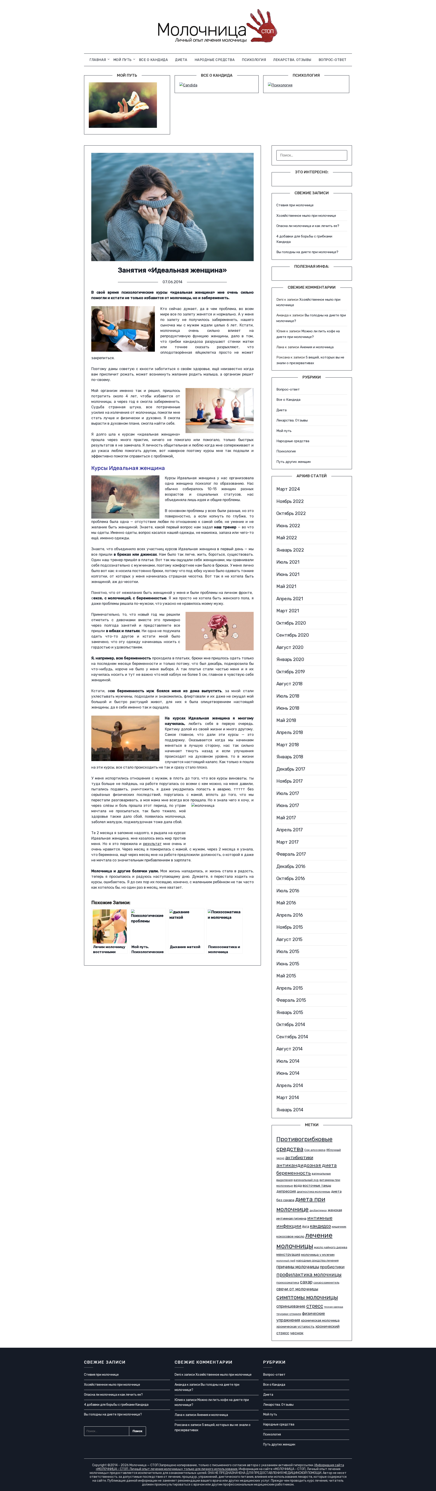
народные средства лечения (317, 1260)
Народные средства (215, 60)
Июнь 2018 (287, 708)
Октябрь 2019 (290, 671)
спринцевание (290, 1306)
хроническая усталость (295, 1326)
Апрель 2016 (289, 915)
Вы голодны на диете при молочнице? (307, 252)
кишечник (339, 1226)
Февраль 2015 (291, 1000)
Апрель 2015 (289, 988)
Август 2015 (289, 939)
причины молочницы (297, 1266)
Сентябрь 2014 (292, 1036)
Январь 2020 (290, 659)
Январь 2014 (289, 1110)
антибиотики (299, 1157)
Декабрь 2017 (290, 769)
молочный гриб (285, 1260)
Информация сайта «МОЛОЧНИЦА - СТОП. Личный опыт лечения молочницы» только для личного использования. (220, 1467)
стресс (314, 1306)
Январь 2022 (290, 550)
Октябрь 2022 (291, 513)
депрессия (286, 1191)
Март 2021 (287, 610)
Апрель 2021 (289, 598)
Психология (254, 60)
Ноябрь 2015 (289, 927)
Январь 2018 (289, 756)
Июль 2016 (287, 890)
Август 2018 (289, 683)
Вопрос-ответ (333, 60)
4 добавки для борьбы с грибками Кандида (116, 1405)
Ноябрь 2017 (289, 781)
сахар (306, 1282)
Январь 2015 (289, 1012)
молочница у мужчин (317, 1255)
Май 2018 (286, 720)
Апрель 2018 (289, 732)
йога (305, 1227)
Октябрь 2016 (290, 878)
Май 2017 (286, 817)
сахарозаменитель (326, 1282)
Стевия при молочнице (295, 205)
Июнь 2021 (287, 574)
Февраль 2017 (291, 854)
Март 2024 (288, 489)
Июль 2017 (287, 793)
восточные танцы (317, 1185)
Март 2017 (287, 842)
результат (152, 844)
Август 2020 (289, 647)
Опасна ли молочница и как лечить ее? (307, 226)
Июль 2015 (287, 951)
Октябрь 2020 (291, 623)
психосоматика (287, 1282)
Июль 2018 (287, 696)
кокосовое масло (290, 1236)
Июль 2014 (288, 1061)
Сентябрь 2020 (292, 635)
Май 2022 (286, 537)
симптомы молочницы (307, 1297)
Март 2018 (287, 744)
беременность (293, 1173)
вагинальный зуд (306, 1180)
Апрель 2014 (289, 1085)
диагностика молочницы (313, 1191)
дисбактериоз (318, 1210)
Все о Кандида (153, 60)
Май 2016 (286, 903)
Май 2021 (286, 586)
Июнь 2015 (287, 963)
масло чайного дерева (330, 1247)
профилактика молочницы (309, 1274)
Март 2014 (287, 1097)
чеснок (296, 1333)
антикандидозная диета (306, 1165)
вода (298, 1185)
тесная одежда (333, 1306)
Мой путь (122, 60)
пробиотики (332, 1266)
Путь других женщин (293, 462)
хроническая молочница (320, 1320)
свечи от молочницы (297, 1289)
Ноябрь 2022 (290, 501)
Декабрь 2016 (290, 866)
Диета (181, 60)
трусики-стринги (288, 1314)
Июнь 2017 (287, 805)
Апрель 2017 (289, 830)
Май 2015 (286, 976)
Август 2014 (289, 1049)
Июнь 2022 (288, 525)
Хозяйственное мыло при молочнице (306, 216)
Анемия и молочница (317, 347)
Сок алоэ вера (314, 1150)
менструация (288, 1254)
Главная (97, 60)
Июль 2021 (287, 562)
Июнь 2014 (288, 1073)
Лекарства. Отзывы (292, 60)
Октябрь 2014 (290, 1024)
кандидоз (320, 1226)
